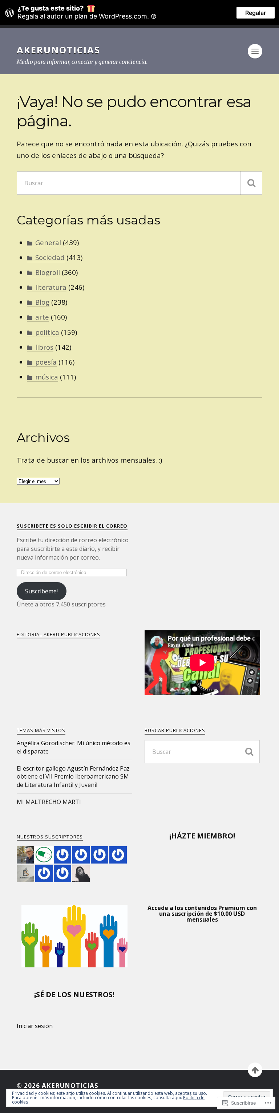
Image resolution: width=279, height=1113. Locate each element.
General (48, 242)
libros (44, 347)
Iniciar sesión (35, 1026)
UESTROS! (96, 994)
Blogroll (47, 272)
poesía (46, 361)
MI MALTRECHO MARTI (49, 802)
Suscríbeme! (41, 591)
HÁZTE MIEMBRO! (203, 836)
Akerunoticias (58, 50)
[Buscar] (251, 183)
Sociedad (50, 257)
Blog (42, 301)
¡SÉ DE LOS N (56, 994)
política (47, 332)
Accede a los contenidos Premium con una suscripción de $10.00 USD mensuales (202, 913)
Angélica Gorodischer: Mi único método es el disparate (73, 747)
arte (42, 316)
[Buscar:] (139, 183)
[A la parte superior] (255, 1070)
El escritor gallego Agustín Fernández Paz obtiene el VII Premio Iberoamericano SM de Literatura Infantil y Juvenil (73, 776)
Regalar (255, 12)
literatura (50, 287)
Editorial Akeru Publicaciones (58, 634)
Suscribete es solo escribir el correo (72, 526)
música (46, 376)
